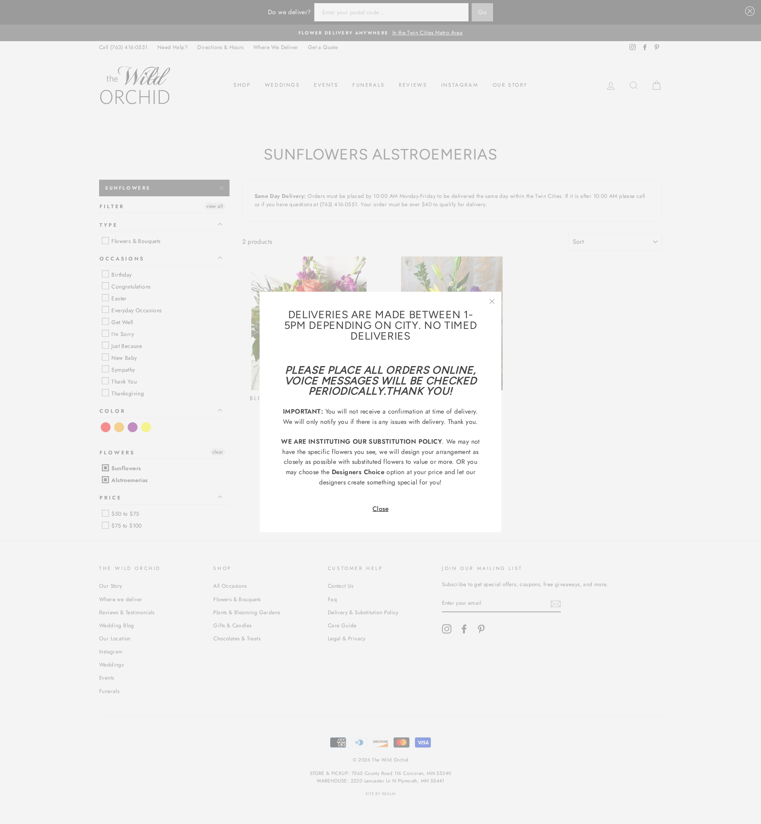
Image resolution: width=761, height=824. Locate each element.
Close (380, 508)
